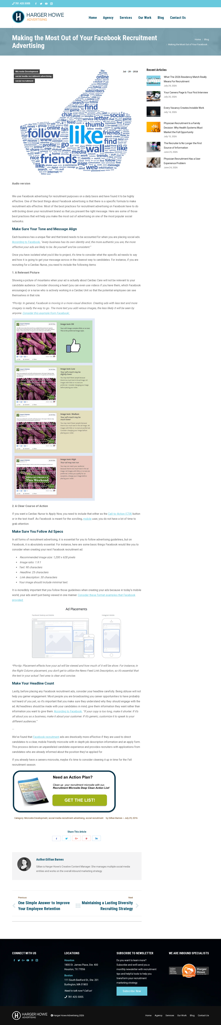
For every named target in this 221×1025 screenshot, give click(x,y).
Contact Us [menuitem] (178, 18)
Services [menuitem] (126, 18)
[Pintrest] (86, 838)
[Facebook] (36, 3)
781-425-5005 (75, 996)
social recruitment (24, 81)
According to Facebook (26, 242)
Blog (206, 39)
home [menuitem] (93, 18)
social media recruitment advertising (33, 76)
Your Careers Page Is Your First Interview (186, 92)
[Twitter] (41, 3)
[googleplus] (76, 838)
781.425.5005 (22, 3)
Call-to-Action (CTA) (120, 513)
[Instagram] (51, 3)
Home (198, 39)
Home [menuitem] (148, 1015)
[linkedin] (96, 838)
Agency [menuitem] (108, 18)
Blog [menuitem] (161, 18)
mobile (87, 518)
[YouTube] (46, 3)
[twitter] (66, 838)
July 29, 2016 (131, 818)
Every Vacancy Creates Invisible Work (184, 107)
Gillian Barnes (114, 818)
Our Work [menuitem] (144, 18)
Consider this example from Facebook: (46, 313)
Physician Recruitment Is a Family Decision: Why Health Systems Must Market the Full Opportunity (183, 128)
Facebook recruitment (46, 737)
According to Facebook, (68, 711)
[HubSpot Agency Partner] (189, 976)
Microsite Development (26, 71)
